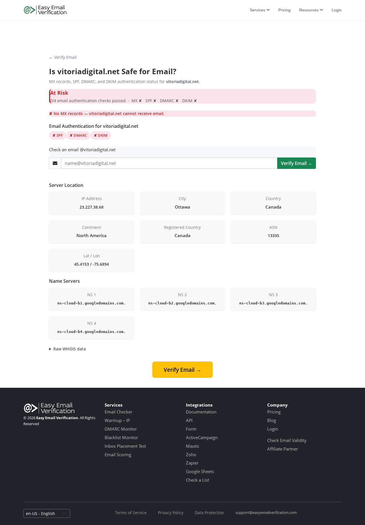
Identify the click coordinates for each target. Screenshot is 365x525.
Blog (271, 420)
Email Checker (118, 412)
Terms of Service (131, 512)
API (189, 420)
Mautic (192, 446)
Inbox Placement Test (125, 446)
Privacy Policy (170, 512)
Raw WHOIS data (69, 349)
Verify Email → (296, 163)
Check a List (197, 480)
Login (337, 10)
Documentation (201, 412)
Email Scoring (118, 454)
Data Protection (209, 512)
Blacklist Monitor (121, 437)
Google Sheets (200, 471)
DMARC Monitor (121, 429)
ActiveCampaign (202, 437)
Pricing (284, 10)
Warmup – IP (117, 420)
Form (191, 429)
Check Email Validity (287, 440)
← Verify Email (63, 57)
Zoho (191, 454)
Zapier (192, 463)
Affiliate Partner (282, 449)
